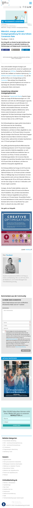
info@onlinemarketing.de (11, 339)
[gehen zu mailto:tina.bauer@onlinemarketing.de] (20, 259)
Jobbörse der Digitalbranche (11, 470)
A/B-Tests (13, 71)
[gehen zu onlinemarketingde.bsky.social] (30, 7)
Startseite (3, 24)
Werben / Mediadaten (9, 482)
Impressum (7, 491)
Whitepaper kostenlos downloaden (13, 464)
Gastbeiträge (7, 485)
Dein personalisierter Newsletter (12, 461)
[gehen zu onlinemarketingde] (23, 7)
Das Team (6, 487)
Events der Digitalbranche (11, 472)
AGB (5, 495)
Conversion (4, 80)
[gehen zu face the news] (20, 261)
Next (29, 377)
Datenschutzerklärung (21, 346)
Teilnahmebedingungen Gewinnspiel (14, 498)
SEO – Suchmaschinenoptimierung (13, 443)
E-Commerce (7, 447)
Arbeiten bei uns (8, 489)
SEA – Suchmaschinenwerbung (12, 445)
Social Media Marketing (10, 440)
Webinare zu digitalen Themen (12, 466)
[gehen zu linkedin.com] (28, 7)
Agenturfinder (7, 459)
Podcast (6, 475)
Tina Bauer (9, 255)
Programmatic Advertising (8, 26)
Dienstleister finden (9, 468)
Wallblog (28, 249)
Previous (4, 377)
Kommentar (5, 308)
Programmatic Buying (16, 96)
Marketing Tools (8, 451)
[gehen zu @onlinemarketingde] (25, 7)
